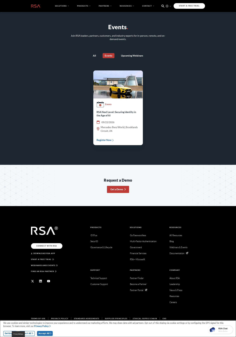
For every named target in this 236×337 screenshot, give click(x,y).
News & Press (175, 290)
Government (136, 247)
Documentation (176, 253)
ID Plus (93, 235)
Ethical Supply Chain (145, 318)
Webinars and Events (43, 265)
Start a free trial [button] (189, 6)
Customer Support (99, 284)
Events (108, 55)
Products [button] (82, 6)
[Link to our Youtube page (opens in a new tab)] (48, 281)
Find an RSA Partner (42, 271)
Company (174, 270)
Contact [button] (147, 6)
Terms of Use (38, 318)
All (94, 55)
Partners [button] (104, 6)
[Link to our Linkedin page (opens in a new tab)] (40, 281)
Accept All (43, 333)
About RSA (174, 278)
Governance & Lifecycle (101, 247)
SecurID (94, 241)
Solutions (135, 227)
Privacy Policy (59, 318)
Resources (175, 227)
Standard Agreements (86, 318)
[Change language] (167, 6)
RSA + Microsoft (137, 259)
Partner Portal (136, 290)
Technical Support (98, 278)
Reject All (26, 333)
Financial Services (138, 253)
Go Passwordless (138, 235)
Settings (9, 333)
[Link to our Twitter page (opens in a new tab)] (32, 281)
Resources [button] (126, 6)
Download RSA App (44, 253)
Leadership (174, 284)
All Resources (175, 235)
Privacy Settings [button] (18, 334)
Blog (171, 241)
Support (95, 270)
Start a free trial (41, 259)
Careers (173, 302)
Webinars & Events (178, 247)
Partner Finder (137, 278)
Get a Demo (116, 189)
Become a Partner (138, 284)
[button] (162, 6)
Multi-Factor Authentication (143, 241)
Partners (135, 270)
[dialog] (118, 328)
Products (95, 227)
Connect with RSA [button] (46, 246)
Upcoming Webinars (132, 55)
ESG (164, 318)
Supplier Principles (116, 318)
